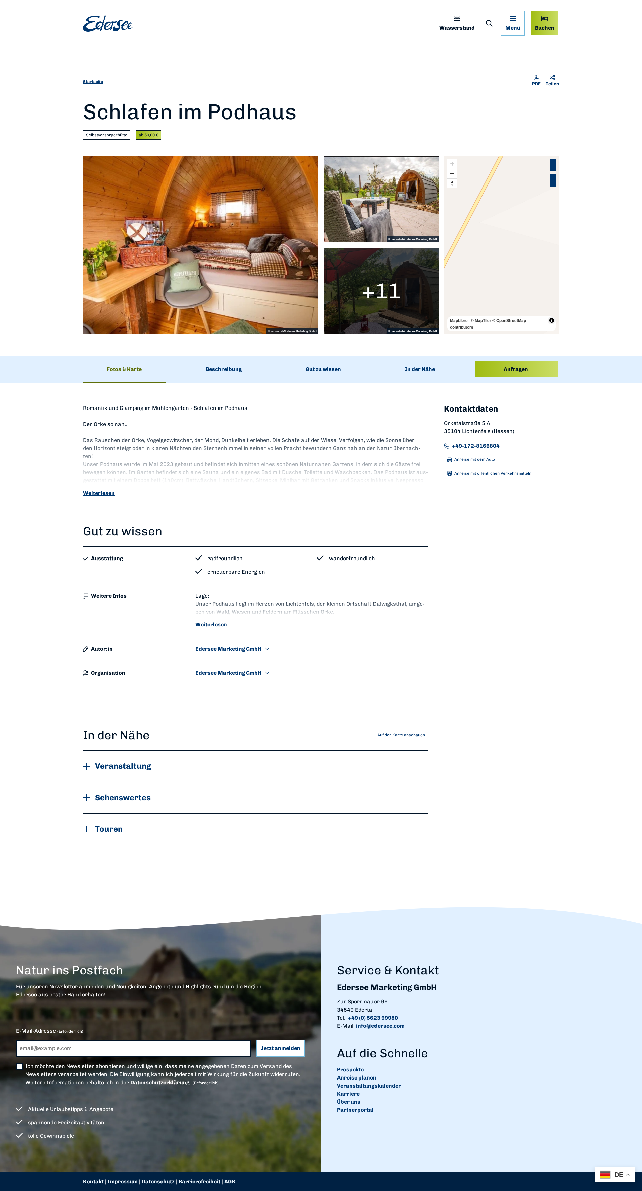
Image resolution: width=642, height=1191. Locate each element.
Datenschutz (158, 1181)
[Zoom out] (452, 173)
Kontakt (93, 1181)
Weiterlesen (99, 493)
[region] (501, 245)
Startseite (93, 81)
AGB (229, 1181)
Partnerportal (355, 1110)
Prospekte (350, 1069)
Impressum (123, 1181)
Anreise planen (357, 1077)
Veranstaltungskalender (369, 1086)
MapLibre (459, 320)
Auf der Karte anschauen (401, 735)
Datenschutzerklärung (159, 1082)
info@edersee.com (380, 1026)
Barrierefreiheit (199, 1181)
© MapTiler (481, 320)
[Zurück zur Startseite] (108, 23)
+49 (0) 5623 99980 (373, 1018)
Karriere (348, 1094)
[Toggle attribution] (552, 320)
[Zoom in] (452, 164)
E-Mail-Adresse (49, 1031)
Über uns (348, 1102)
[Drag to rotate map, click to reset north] (452, 183)
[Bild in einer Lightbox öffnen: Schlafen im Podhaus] (200, 245)
